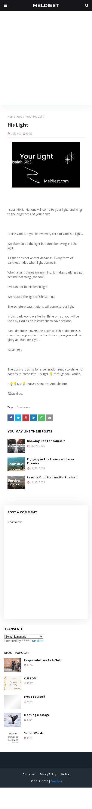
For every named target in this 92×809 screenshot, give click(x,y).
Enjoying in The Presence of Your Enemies (50, 461)
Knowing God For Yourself (46, 441)
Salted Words (33, 733)
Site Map (65, 774)
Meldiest (15, 133)
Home (11, 116)
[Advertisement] (46, 57)
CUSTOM (30, 678)
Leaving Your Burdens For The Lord (52, 477)
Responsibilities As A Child (43, 660)
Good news (24, 116)
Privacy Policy (48, 774)
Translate (36, 641)
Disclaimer (29, 774)
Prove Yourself (34, 697)
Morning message (37, 715)
